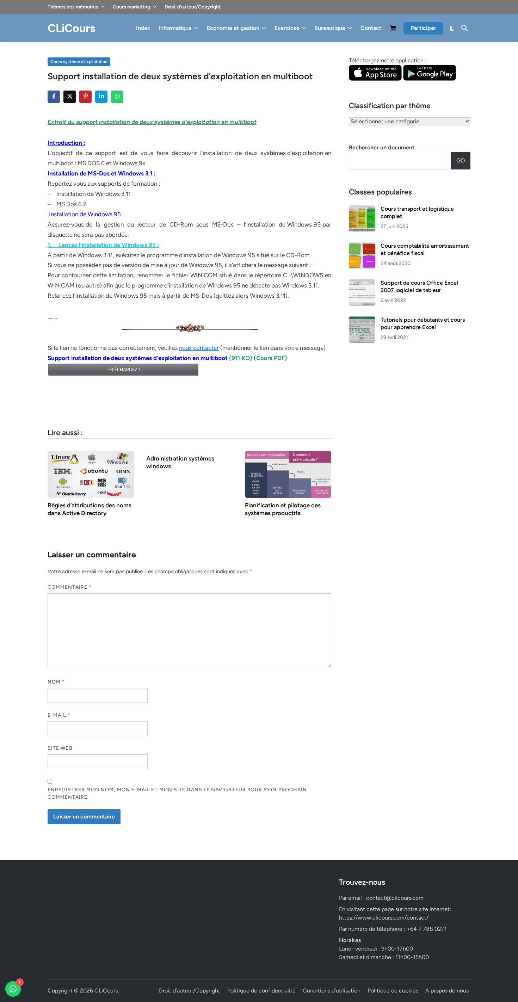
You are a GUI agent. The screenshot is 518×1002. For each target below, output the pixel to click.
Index (143, 28)
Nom (56, 682)
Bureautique (329, 28)
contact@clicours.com (395, 898)
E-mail (59, 715)
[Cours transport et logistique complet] (362, 209)
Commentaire (70, 587)
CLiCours (71, 28)
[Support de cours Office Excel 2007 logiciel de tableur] (362, 283)
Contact (370, 28)
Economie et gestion (233, 28)
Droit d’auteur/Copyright (193, 7)
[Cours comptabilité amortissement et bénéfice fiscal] (362, 246)
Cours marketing (131, 7)
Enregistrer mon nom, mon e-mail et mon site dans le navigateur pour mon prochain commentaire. (177, 793)
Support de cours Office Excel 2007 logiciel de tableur (419, 286)
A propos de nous (447, 990)
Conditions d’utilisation (331, 990)
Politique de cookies (393, 990)
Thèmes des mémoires (73, 7)
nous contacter (199, 347)
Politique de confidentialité (261, 990)
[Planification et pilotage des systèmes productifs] (288, 474)
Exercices (287, 28)
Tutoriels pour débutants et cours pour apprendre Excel (423, 323)
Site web (60, 748)
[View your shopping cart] (393, 29)
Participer (423, 28)
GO (460, 160)
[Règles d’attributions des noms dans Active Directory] (91, 474)
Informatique (175, 28)
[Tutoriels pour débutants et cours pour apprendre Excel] (362, 320)
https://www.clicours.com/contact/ (383, 917)
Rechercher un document (381, 147)
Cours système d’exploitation (78, 61)
